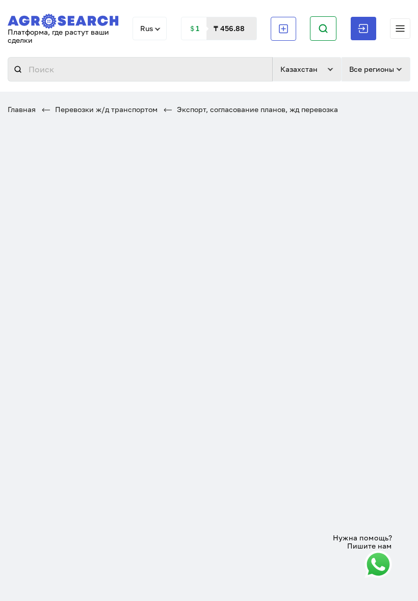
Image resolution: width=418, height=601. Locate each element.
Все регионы (371, 69)
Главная (22, 109)
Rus (146, 28)
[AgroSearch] (63, 19)
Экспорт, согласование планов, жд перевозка (256, 109)
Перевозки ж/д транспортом (105, 109)
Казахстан (299, 69)
